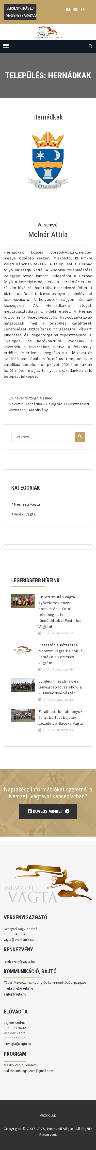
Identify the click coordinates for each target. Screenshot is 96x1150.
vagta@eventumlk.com (20, 939)
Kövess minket (48, 811)
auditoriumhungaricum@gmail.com (28, 1071)
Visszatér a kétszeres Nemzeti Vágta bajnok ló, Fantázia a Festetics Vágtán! (61, 654)
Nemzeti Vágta (27, 504)
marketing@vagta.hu (18, 988)
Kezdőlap (48, 1115)
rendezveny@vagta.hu (19, 961)
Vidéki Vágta (25, 514)
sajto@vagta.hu (15, 994)
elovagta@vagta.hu (17, 1044)
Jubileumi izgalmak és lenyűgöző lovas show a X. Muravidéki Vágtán (60, 687)
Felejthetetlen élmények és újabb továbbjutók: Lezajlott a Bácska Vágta (60, 717)
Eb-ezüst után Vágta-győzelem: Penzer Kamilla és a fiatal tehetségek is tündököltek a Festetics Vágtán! (59, 612)
